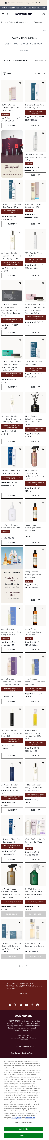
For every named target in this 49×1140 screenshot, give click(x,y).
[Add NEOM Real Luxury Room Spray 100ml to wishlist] (43, 183)
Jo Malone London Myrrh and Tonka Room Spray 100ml (11, 733)
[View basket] (43, 14)
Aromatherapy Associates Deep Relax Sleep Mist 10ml (11, 632)
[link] (39, 14)
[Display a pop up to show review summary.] (19, 118)
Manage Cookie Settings (23, 1122)
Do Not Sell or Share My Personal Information (23, 1039)
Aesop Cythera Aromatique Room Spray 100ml (33, 574)
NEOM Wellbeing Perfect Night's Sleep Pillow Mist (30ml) (11, 107)
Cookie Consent (24, 1035)
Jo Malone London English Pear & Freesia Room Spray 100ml (11, 256)
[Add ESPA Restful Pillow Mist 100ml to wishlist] (43, 231)
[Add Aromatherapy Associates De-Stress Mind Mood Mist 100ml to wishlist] (20, 657)
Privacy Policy (17, 1118)
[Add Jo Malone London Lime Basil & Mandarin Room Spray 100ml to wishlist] (20, 394)
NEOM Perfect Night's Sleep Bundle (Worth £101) (35, 842)
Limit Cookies (23, 1129)
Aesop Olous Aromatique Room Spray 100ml (33, 632)
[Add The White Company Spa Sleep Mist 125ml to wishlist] (20, 503)
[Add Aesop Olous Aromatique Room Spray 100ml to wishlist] (43, 608)
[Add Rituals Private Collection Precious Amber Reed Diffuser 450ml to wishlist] (43, 394)
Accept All (23, 1136)
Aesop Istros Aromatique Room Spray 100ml (33, 528)
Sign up (23, 994)
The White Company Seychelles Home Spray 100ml (35, 157)
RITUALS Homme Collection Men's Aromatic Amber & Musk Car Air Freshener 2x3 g (11, 310)
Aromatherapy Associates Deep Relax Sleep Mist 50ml (35, 682)
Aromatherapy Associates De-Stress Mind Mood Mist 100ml (11, 682)
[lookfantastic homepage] (23, 14)
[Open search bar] (7, 14)
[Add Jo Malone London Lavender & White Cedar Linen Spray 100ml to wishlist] (20, 763)
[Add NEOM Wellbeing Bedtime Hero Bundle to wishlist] (43, 922)
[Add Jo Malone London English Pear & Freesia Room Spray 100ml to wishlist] (20, 231)
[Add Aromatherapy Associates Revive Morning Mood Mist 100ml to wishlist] (43, 709)
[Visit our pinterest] (37, 1005)
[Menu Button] (2, 14)
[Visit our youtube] (26, 1005)
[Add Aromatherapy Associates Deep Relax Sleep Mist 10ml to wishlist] (20, 608)
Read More (23, 51)
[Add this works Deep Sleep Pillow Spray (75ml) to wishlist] (43, 83)
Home (3, 22)
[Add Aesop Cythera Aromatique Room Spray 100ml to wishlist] (43, 550)
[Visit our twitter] (15, 1005)
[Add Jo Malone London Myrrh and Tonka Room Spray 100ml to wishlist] (20, 709)
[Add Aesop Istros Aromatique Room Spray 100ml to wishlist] (43, 503)
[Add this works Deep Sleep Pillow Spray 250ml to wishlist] (20, 183)
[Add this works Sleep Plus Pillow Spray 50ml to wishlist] (20, 818)
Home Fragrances (36, 22)
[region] (23, 1099)
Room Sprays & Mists (24, 38)
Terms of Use (30, 1118)
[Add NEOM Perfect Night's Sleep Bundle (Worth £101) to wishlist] (43, 818)
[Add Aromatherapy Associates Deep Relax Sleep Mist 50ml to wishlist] (43, 657)
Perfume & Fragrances (17, 22)
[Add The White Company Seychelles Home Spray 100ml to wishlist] (43, 133)
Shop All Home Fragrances (16, 60)
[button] (12, 154)
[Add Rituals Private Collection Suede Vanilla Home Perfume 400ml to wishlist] (43, 449)
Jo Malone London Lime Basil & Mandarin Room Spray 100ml (11, 419)
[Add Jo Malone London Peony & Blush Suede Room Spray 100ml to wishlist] (43, 763)
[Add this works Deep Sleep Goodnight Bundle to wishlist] (20, 922)
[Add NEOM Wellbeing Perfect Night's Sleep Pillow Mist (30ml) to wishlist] (20, 83)
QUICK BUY (12, 125)
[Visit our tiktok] (32, 1005)
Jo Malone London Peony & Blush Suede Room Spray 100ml (34, 787)
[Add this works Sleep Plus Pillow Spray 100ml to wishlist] (20, 449)
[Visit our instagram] (21, 1005)
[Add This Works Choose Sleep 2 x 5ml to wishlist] (43, 340)
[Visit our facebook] (10, 1005)
